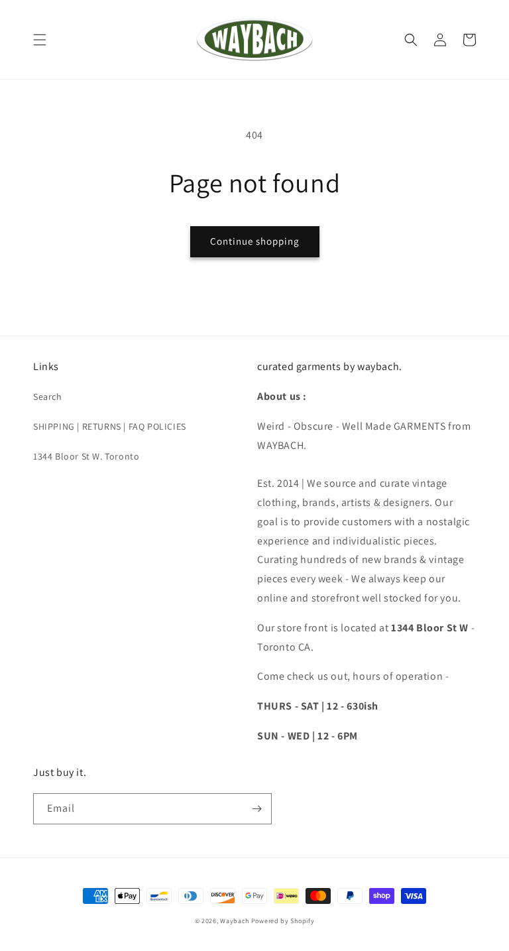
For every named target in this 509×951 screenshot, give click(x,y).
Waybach (234, 921)
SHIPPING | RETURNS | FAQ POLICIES (109, 426)
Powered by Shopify (283, 921)
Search (47, 397)
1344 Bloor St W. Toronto (86, 456)
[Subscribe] (256, 808)
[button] (39, 39)
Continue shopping (255, 241)
